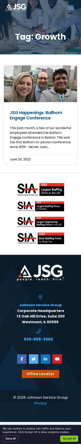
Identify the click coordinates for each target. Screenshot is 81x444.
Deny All (11, 438)
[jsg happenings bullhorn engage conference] (40, 83)
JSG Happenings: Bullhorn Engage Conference (36, 115)
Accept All (69, 438)
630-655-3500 (38, 339)
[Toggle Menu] (71, 7)
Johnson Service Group (40, 305)
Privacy (40, 403)
